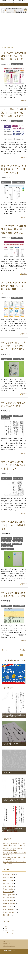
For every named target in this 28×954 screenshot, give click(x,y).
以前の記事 (23, 650)
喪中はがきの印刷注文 (17, 64)
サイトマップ (6, 772)
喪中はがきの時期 (6, 543)
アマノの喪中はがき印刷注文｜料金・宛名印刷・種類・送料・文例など (13, 112)
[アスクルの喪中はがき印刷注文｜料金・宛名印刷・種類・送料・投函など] (14, 315)
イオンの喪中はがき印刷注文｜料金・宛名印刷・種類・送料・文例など (13, 55)
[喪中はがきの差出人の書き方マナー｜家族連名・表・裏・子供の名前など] (14, 375)
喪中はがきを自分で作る (18, 182)
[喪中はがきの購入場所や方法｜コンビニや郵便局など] (14, 565)
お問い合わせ (6, 941)
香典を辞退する (5, 418)
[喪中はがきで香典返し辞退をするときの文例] (14, 435)
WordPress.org (9, 932)
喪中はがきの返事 (17, 478)
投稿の (8, 928)
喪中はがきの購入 (16, 543)
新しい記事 (5, 650)
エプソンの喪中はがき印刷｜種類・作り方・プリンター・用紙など (13, 169)
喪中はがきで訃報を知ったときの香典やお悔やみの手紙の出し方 (13, 465)
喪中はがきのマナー (7, 359)
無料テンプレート (6, 182)
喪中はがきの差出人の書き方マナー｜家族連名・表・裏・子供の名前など (13, 345)
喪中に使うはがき (17, 538)
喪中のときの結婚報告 (9, 903)
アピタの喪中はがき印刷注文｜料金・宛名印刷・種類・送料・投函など (13, 229)
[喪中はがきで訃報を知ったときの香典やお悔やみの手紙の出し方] (14, 495)
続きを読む (24, 100)
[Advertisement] (14, 30)
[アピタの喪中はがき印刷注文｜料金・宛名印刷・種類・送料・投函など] (14, 255)
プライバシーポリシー (9, 946)
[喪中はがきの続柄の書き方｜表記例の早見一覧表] (14, 622)
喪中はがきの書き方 (18, 359)
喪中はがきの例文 (17, 415)
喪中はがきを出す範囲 (18, 605)
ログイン (7, 926)
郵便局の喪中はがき (17, 541)
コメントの (9, 930)
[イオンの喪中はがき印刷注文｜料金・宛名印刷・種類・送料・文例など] (14, 82)
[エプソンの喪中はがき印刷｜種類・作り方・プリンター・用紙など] (14, 199)
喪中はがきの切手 (6, 541)
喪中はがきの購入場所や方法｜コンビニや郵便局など (13, 525)
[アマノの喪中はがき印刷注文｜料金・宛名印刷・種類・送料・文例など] (14, 139)
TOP (7, 47)
